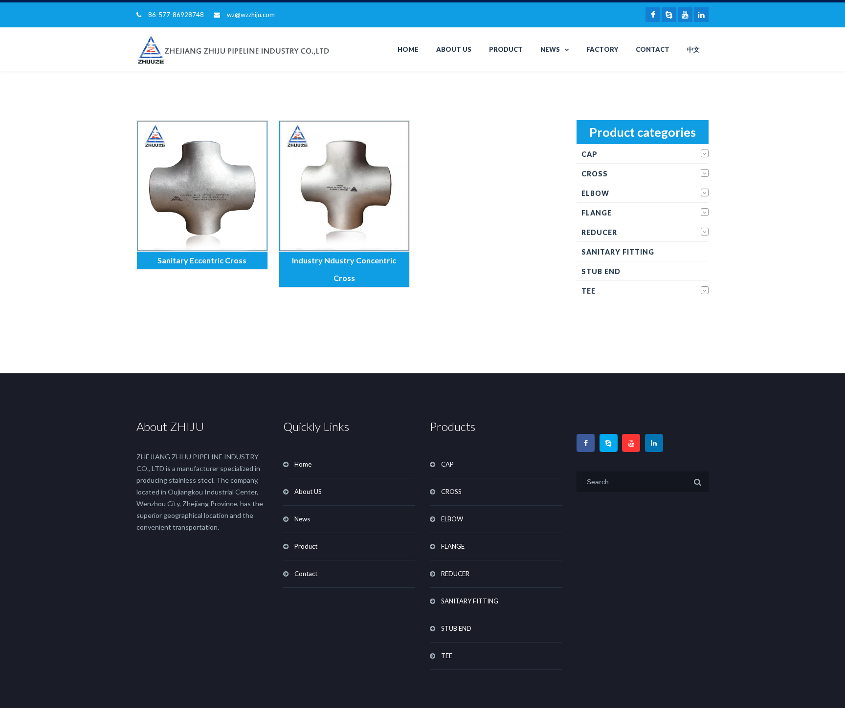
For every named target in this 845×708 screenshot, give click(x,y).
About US (453, 49)
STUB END (601, 271)
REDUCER (599, 232)
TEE (588, 291)
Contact (652, 49)
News (550, 49)
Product (506, 49)
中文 (693, 49)
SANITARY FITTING (617, 252)
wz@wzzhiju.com (251, 15)
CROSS (594, 174)
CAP (589, 154)
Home (408, 49)
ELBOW (595, 193)
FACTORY (602, 49)
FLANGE (596, 213)
